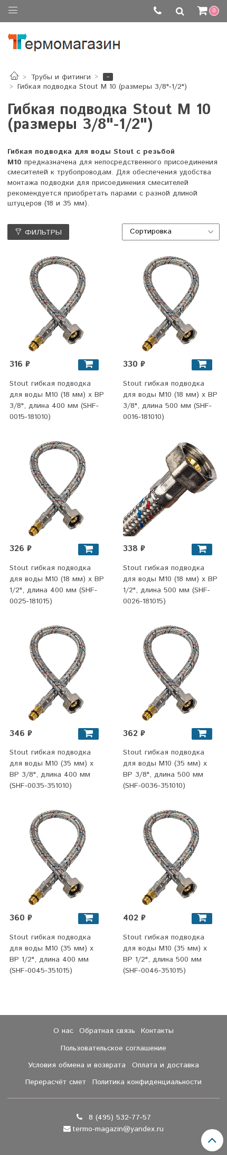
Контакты (157, 1031)
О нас (63, 1031)
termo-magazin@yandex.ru (118, 1129)
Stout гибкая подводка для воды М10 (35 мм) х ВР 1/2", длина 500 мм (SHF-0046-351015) (165, 954)
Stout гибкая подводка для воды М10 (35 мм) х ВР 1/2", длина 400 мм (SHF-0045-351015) (51, 954)
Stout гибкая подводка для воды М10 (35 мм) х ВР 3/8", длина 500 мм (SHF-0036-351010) (165, 769)
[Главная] (14, 77)
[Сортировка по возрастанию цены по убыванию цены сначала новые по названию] (171, 231)
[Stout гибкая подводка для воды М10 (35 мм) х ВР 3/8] (57, 673)
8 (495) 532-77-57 (118, 1117)
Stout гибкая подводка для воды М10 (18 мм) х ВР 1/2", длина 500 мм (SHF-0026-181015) (170, 585)
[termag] (64, 40)
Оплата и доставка (165, 1065)
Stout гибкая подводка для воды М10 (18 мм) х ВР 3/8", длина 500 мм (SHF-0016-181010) (170, 400)
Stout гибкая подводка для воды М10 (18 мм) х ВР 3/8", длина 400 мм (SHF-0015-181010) (57, 400)
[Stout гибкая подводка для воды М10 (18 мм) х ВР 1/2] (57, 488)
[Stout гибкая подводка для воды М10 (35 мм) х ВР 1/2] (57, 857)
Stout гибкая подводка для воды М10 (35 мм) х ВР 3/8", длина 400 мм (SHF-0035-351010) (51, 769)
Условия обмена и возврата (77, 1065)
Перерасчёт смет (55, 1082)
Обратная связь (107, 1031)
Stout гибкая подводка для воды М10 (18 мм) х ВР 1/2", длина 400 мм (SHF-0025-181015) (57, 585)
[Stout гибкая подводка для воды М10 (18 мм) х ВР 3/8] (57, 303)
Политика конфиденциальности (147, 1082)
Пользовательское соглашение (113, 1048)
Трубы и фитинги (61, 77)
